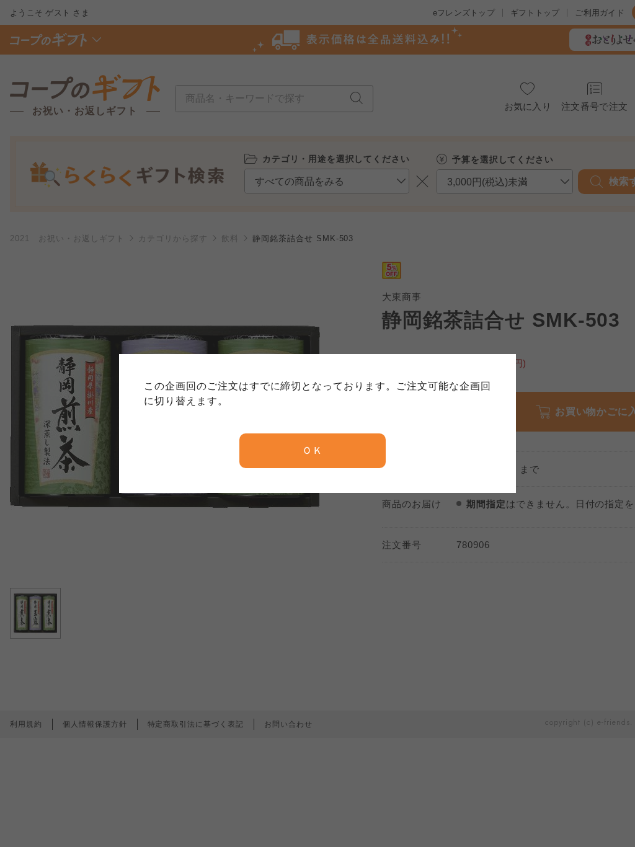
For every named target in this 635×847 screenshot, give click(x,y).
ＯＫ (312, 450)
